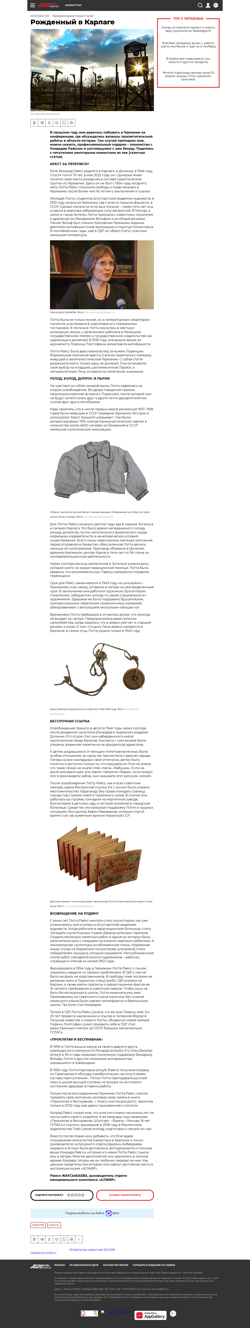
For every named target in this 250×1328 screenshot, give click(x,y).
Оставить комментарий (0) (125, 1195)
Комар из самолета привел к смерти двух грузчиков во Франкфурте (188, 29)
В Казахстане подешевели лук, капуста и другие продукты (188, 60)
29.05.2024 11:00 (39, 15)
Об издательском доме (84, 1265)
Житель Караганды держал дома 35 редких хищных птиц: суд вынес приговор (188, 76)
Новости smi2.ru (43, 1253)
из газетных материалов (45, 113)
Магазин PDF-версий (115, 1265)
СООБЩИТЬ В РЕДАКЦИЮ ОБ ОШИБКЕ (154, 1265)
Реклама (59, 1265)
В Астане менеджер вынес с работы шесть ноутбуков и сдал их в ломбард (188, 45)
